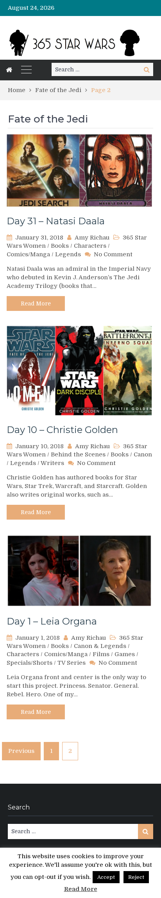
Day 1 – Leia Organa (52, 621)
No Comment (113, 254)
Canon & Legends (100, 646)
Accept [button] (106, 877)
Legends (68, 254)
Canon (143, 454)
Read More (36, 303)
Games (124, 654)
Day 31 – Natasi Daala (56, 221)
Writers (52, 463)
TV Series (71, 662)
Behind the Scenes (78, 454)
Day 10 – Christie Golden (62, 429)
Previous (21, 750)
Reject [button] (136, 877)
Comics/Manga (28, 254)
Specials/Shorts (29, 662)
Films (101, 654)
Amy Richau (92, 237)
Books (60, 245)
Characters (90, 245)
